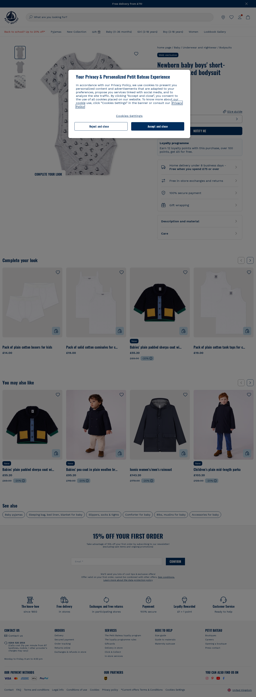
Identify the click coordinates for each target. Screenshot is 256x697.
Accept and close (158, 126)
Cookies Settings (129, 116)
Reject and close (99, 126)
